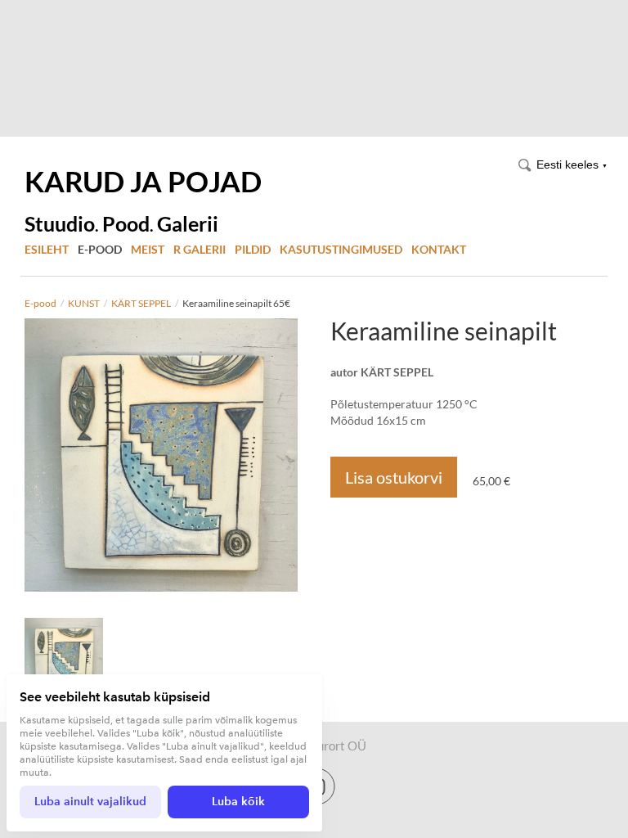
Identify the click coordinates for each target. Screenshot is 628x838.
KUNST (84, 303)
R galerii (199, 249)
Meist (147, 249)
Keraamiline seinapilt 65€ (236, 303)
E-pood (100, 249)
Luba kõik (238, 802)
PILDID (253, 249)
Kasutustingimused (341, 249)
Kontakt (438, 249)
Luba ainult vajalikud (90, 802)
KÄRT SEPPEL (141, 303)
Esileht (47, 249)
